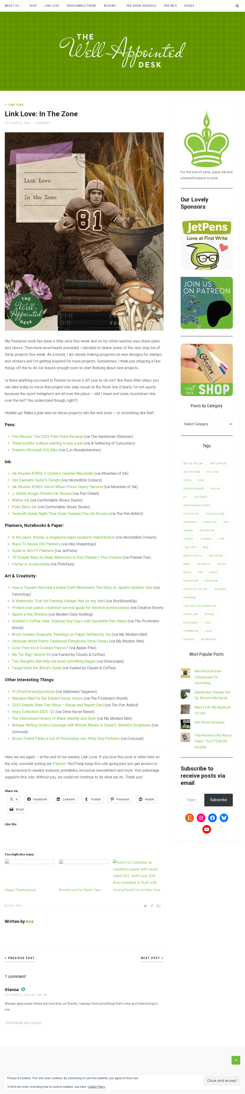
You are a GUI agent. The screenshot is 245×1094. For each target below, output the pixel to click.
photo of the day (195, 589)
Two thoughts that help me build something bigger (54, 661)
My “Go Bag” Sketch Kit (31, 654)
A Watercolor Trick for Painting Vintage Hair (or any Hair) (58, 601)
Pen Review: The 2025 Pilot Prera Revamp (47, 436)
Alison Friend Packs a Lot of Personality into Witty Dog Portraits (66, 738)
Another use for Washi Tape (80, 890)
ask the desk (191, 472)
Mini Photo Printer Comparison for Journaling (208, 677)
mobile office (192, 555)
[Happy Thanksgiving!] (29, 873)
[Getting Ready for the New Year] (137, 873)
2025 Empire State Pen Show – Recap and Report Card (58, 705)
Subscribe (218, 800)
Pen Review (190, 581)
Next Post (151, 958)
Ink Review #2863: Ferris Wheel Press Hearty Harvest (57, 487)
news (186, 564)
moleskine (216, 555)
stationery (190, 622)
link (221, 539)
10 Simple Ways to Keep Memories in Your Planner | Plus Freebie (67, 557)
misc (206, 547)
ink (225, 522)
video (208, 631)
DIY (185, 497)
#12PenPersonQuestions (33, 691)
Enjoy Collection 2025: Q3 (33, 711)
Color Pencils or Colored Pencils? (40, 648)
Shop (33, 5)
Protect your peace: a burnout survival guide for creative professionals (70, 607)
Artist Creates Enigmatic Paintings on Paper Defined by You (61, 634)
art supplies (218, 463)
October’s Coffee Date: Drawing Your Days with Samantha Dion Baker (69, 621)
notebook (204, 564)
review (209, 614)
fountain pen (215, 514)
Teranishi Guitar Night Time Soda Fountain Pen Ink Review (60, 513)
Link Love (52, 5)
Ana (29, 921)
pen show (211, 581)
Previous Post (21, 958)
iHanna (12, 989)
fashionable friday (196, 505)
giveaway (190, 522)
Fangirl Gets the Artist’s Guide (36, 668)
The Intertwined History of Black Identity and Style (54, 718)
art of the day (193, 463)
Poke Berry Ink (24, 507)
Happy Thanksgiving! (20, 890)
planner (220, 589)
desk (201, 480)
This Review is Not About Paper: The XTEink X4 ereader (213, 741)
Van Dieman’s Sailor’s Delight (36, 480)
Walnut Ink (20, 500)
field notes (191, 514)
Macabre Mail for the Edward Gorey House (47, 698)
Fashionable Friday (81, 5)
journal (206, 539)
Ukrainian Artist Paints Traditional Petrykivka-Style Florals (60, 641)
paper (187, 572)
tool (208, 622)
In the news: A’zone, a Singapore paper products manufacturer (63, 537)
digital (216, 488)
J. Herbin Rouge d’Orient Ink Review (42, 493)
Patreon (59, 763)
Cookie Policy (96, 1086)
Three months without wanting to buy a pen (47, 443)
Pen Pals (170, 5)
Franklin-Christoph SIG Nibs (35, 450)
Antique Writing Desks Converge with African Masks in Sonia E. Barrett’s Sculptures (81, 725)
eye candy (201, 497)
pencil (214, 572)
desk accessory (193, 488)
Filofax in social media (31, 564)
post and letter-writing (200, 606)
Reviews (110, 5)
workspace (208, 639)
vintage (189, 639)
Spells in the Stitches (30, 614)
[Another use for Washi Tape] (83, 873)
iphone (188, 539)
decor (187, 480)
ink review (207, 530)
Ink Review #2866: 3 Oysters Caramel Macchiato (53, 473)
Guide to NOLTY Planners (33, 550)
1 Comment (41, 123)
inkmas (188, 530)
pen (200, 572)
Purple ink (190, 614)
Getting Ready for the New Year (137, 890)
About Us (12, 5)
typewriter (190, 631)
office (221, 564)
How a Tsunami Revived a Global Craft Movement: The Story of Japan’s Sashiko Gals (82, 587)
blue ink (213, 472)
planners (189, 597)
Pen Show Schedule (141, 5)
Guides (189, 5)
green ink (210, 522)
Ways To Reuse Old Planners (36, 544)
